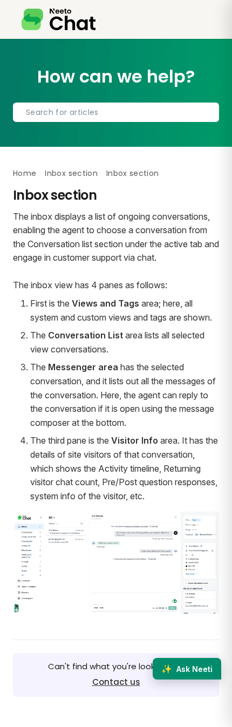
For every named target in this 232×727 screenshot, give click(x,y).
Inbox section (71, 173)
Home (24, 173)
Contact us (116, 682)
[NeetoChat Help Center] (58, 19)
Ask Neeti (187, 668)
